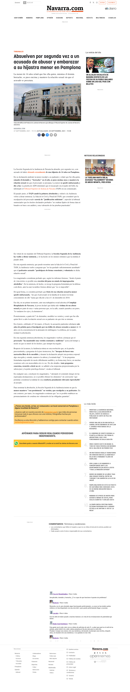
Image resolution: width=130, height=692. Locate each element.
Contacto (72, 652)
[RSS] (105, 653)
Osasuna (59, 18)
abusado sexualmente (36, 172)
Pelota (34, 672)
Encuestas (36, 658)
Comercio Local (50, 412)
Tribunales (19, 661)
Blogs (34, 656)
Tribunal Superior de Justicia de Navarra (39, 188)
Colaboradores (37, 653)
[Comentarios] (55, 135)
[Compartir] (39, 135)
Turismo (71, 676)
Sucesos (18, 658)
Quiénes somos (73, 649)
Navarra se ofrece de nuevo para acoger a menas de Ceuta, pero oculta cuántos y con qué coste (101, 498)
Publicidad (72, 656)
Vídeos (52, 672)
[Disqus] (82, 561)
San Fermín (18, 18)
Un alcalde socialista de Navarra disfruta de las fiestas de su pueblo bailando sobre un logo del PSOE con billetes (99, 79)
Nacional (79, 18)
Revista (90, 18)
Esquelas (112, 18)
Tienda (71, 679)
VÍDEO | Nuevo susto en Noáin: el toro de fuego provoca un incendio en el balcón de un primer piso (102, 446)
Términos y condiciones (74, 524)
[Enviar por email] (51, 135)
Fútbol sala (53, 656)
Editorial (18, 672)
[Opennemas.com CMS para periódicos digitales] (100, 658)
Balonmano (53, 653)
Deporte (69, 18)
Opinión (50, 18)
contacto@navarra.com (24, 422)
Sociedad (18, 663)
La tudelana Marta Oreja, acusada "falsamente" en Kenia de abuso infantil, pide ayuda (99, 180)
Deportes (34, 664)
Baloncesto (36, 669)
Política (18, 656)
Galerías (52, 670)
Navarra (29, 18)
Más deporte (53, 658)
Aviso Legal (72, 667)
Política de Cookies (74, 659)
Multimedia (100, 18)
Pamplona (40, 18)
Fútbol (34, 667)
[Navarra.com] (65, 8)
